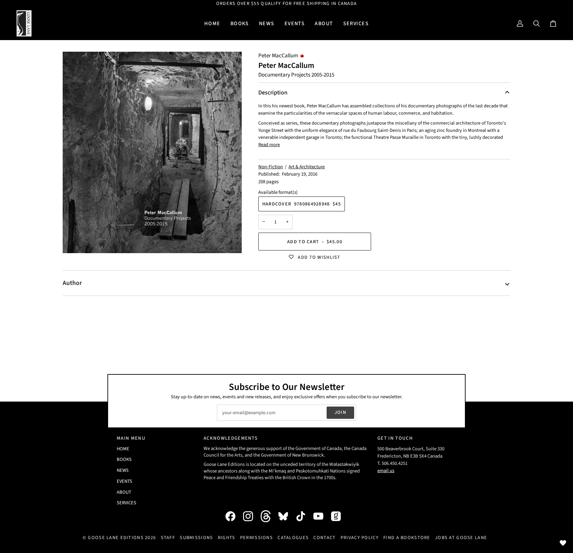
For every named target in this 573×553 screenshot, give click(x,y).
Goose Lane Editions (115, 537)
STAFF (168, 537)
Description (272, 92)
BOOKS (124, 459)
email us (385, 470)
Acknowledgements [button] (231, 438)
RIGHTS (226, 537)
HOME (123, 448)
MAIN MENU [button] (131, 438)
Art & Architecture (306, 166)
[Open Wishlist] (563, 543)
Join (340, 412)
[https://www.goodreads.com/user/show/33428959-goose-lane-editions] (339, 516)
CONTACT (324, 537)
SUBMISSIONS (196, 537)
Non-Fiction (270, 166)
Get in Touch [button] (395, 438)
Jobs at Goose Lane (461, 537)
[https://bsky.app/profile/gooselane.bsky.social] (286, 516)
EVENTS (124, 481)
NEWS (123, 470)
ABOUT (124, 492)
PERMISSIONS (256, 537)
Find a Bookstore (406, 537)
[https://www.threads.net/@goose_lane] (269, 516)
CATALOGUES (293, 537)
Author (72, 283)
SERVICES (126, 502)
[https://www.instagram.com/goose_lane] (251, 516)
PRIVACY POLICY (360, 537)
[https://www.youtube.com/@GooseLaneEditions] (321, 516)
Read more (269, 144)
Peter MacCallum (278, 56)
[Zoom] (152, 152)
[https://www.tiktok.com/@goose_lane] (304, 516)
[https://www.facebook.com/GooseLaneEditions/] (233, 516)
